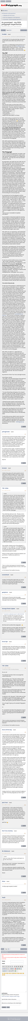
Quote (24, 426)
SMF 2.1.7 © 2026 (11, 1019)
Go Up (2, 949)
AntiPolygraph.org (20, 421)
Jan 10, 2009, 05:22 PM (6, 490)
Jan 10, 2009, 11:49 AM (6, 433)
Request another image (14, 996)
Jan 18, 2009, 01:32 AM (6, 833)
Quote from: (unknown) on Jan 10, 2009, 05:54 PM (14, 614)
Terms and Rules (13, 1018)
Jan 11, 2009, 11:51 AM (6, 804)
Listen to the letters (5, 996)
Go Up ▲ (19, 1018)
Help (8, 1018)
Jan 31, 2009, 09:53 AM (6, 883)
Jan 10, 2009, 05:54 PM (6, 576)
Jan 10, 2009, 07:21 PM (6, 643)
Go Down (3, 30)
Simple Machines (17, 1019)
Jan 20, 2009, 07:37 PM (6, 853)
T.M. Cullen (5, 488)
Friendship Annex (20, 46)
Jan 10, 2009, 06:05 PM (6, 594)
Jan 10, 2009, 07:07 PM (6, 610)
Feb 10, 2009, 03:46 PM (6, 899)
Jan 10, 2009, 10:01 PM (6, 731)
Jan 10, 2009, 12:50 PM (6, 470)
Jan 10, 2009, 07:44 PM (6, 667)
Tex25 (3, 897)
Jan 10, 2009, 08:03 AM (6, 36)
